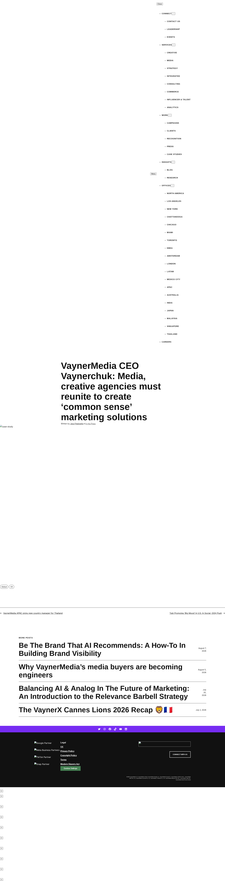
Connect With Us (180, 754)
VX (11, 587)
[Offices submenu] (172, 185)
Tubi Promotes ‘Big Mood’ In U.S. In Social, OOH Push (196, 613)
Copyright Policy (68, 755)
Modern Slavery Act (69, 764)
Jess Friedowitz (76, 424)
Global (4, 587)
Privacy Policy (67, 751)
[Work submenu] (170, 115)
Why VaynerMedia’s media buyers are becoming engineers (101, 671)
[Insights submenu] (173, 162)
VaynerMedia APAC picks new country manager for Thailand (33, 613)
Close (160, 4)
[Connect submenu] (173, 13)
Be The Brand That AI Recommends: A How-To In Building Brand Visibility (102, 649)
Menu (153, 174)
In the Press (91, 424)
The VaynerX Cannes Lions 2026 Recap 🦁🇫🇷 (96, 710)
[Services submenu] (173, 45)
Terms (63, 760)
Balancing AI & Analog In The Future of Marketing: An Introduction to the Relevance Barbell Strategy (104, 692)
